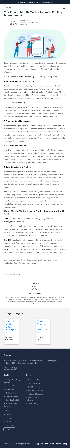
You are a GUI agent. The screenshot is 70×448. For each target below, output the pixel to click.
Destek (8, 415)
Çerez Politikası (33, 383)
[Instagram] (8, 368)
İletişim (9, 422)
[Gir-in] (7, 7)
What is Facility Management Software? (42, 338)
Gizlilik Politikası (34, 387)
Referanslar (10, 425)
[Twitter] (11, 368)
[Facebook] (5, 368)
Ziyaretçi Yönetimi (13, 386)
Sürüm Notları (11, 403)
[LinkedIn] (15, 368)
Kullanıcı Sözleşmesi (35, 394)
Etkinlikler (9, 418)
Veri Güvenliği (32, 403)
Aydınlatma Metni (34, 380)
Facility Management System (12, 274)
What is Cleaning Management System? (11, 338)
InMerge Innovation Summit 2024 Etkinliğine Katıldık (35, 2)
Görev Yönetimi (12, 396)
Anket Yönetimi (12, 389)
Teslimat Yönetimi (13, 393)
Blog (8, 411)
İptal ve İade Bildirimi (35, 390)
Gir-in (24, 260)
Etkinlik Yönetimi (12, 400)
